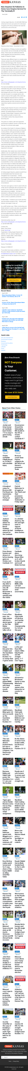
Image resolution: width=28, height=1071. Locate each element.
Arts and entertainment (7, 337)
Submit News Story (14, 280)
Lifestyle (3, 346)
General (3, 350)
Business (3, 341)
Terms (10, 1061)
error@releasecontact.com (8, 253)
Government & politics (7, 343)
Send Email (7, 230)
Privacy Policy (16, 1061)
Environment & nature (6, 339)
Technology (4, 345)
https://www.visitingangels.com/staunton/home (13, 82)
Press (2, 348)
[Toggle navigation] (25, 2)
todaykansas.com (13, 1067)
